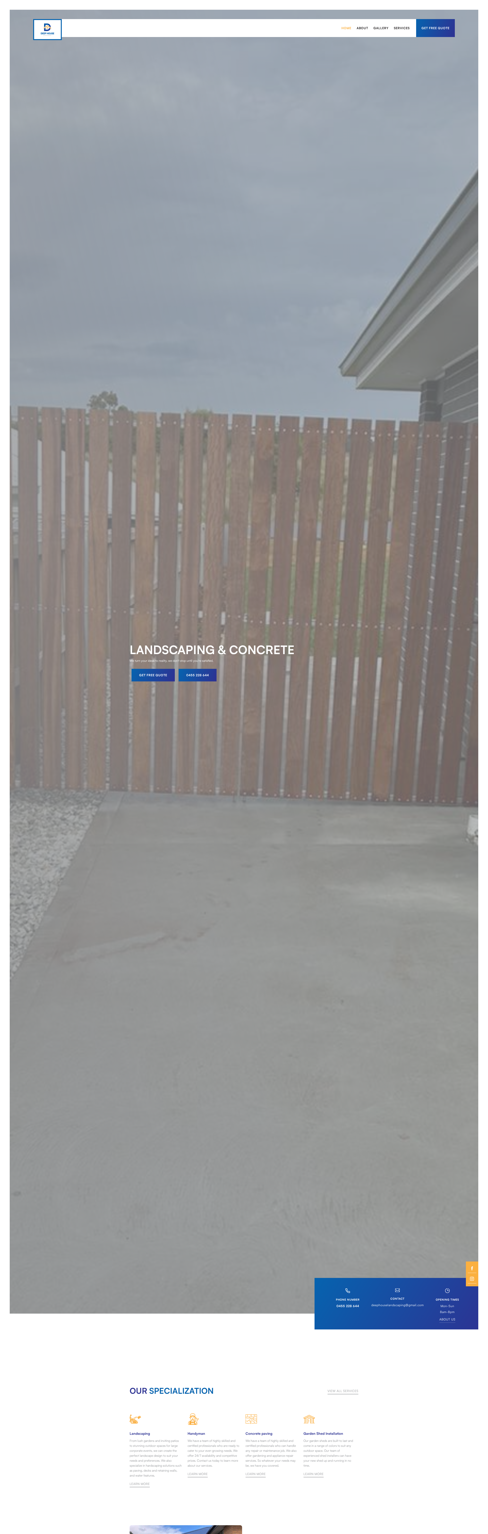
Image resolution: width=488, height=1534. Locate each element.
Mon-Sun (447, 1306)
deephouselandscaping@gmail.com (397, 1305)
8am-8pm (447, 1312)
